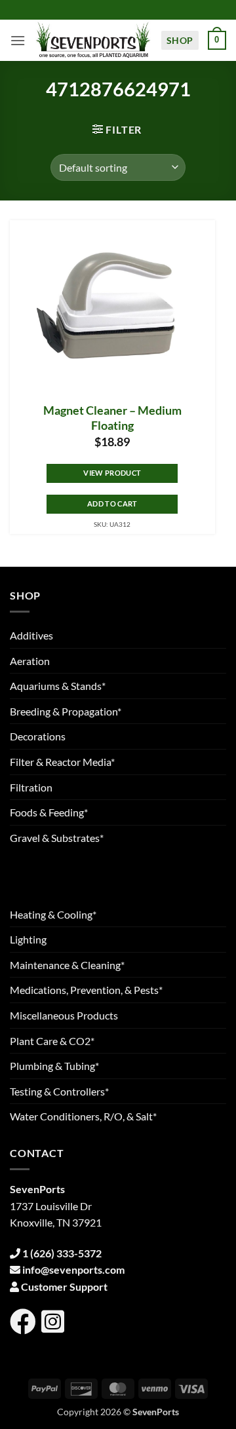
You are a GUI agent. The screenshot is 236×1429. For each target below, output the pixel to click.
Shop (180, 40)
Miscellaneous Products (64, 1015)
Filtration (31, 787)
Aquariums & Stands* (58, 685)
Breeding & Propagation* (65, 711)
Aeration (30, 661)
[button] (18, 40)
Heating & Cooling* (53, 914)
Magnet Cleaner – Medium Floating (112, 418)
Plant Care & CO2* (52, 1041)
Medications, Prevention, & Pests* (86, 989)
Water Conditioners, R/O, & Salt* (83, 1116)
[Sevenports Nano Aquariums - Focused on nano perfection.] (93, 40)
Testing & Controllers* (59, 1091)
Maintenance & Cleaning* (67, 965)
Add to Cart (112, 503)
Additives (31, 635)
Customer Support (64, 1286)
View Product (112, 472)
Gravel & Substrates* (57, 837)
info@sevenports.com (73, 1269)
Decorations (38, 736)
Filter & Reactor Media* (62, 761)
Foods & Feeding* (49, 812)
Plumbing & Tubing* (54, 1065)
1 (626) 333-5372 (62, 1253)
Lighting (28, 939)
